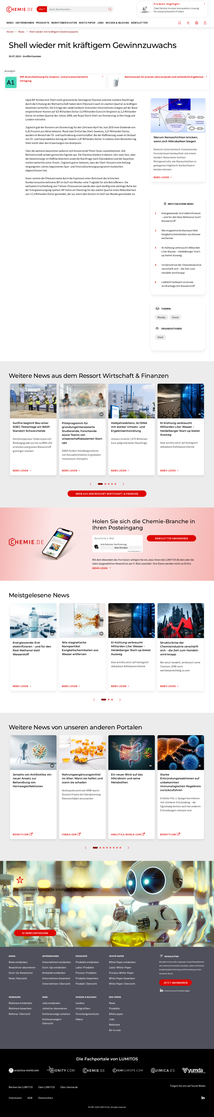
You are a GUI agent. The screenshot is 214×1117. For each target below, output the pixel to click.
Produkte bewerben (87, 978)
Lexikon (80, 1003)
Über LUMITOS (46, 1087)
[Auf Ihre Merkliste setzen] (179, 23)
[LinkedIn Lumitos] (203, 1097)
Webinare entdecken (20, 1003)
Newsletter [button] (139, 22)
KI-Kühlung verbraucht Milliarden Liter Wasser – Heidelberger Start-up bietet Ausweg (181, 251)
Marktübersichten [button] (64, 22)
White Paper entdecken (122, 962)
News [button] (10, 22)
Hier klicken (121, 547)
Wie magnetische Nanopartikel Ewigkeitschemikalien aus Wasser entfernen (181, 234)
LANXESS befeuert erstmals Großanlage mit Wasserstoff (178, 284)
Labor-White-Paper (120, 967)
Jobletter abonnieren (54, 1008)
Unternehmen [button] (25, 22)
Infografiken (83, 1008)
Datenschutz (45, 1097)
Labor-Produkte (85, 967)
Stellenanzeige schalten (56, 1014)
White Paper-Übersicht (122, 983)
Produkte (114, 1008)
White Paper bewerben (122, 978)
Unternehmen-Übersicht (56, 983)
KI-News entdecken (35, 933)
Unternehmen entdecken (56, 962)
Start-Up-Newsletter (21, 972)
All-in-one (115, 1030)
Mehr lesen (100, 568)
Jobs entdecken (51, 1003)
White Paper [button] (87, 22)
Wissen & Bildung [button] (117, 22)
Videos (79, 1019)
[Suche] (110, 9)
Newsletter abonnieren (171, 538)
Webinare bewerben (20, 1008)
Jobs (112, 1019)
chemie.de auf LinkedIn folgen (177, 990)
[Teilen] (188, 23)
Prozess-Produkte (86, 972)
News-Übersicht (18, 978)
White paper (116, 1014)
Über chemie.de (69, 1087)
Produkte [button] (42, 22)
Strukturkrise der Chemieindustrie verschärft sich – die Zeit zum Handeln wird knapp (181, 268)
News (112, 1003)
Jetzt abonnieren (175, 982)
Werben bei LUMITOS (21, 1087)
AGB (30, 1097)
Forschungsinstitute (87, 1014)
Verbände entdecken (53, 972)
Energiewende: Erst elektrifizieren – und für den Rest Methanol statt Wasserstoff (181, 217)
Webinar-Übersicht (19, 1014)
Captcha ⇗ (135, 551)
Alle (41, 9)
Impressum (15, 1097)
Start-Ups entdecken (54, 967)
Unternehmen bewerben (56, 978)
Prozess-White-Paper (121, 972)
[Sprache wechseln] (196, 23)
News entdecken (18, 962)
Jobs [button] (100, 22)
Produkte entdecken (87, 962)
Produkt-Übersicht (86, 983)
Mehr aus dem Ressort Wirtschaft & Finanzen (107, 493)
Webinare (114, 1024)
